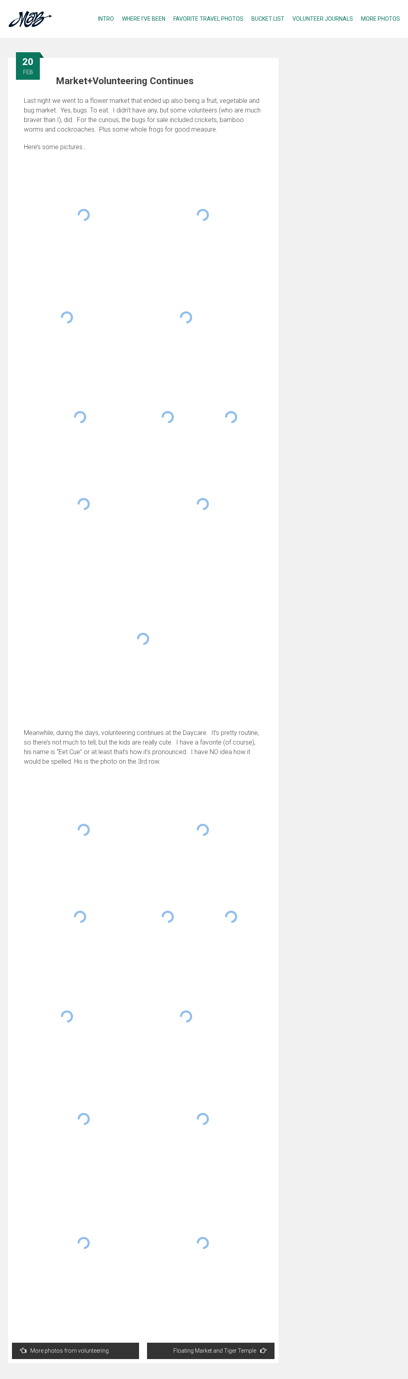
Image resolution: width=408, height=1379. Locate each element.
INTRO (106, 19)
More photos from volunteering (69, 1350)
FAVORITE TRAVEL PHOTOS (208, 19)
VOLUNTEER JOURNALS (322, 19)
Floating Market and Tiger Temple (214, 1350)
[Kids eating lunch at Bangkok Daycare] (168, 917)
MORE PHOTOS (380, 19)
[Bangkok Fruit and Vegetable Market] (80, 417)
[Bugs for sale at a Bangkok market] (202, 215)
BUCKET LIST (267, 19)
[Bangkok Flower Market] (202, 504)
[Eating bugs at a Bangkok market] (83, 215)
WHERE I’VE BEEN (143, 19)
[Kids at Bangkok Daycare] (83, 829)
